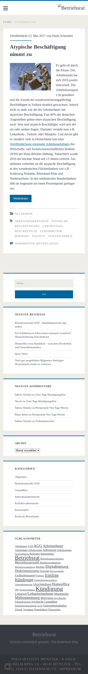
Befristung (35, 553)
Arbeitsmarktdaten (32, 221)
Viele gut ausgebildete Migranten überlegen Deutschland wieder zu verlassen (39, 362)
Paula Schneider (62, 36)
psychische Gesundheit (44, 601)
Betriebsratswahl (27, 562)
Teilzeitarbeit (60, 236)
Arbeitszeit (49, 550)
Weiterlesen (22, 199)
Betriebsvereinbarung (50, 562)
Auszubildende (22, 554)
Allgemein (24, 213)
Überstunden (54, 609)
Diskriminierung (27, 571)
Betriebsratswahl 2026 (27, 483)
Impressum (70, 669)
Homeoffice (61, 584)
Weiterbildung (40, 609)
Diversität (44, 571)
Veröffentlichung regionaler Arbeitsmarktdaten (40, 144)
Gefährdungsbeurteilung (45, 580)
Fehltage (40, 576)
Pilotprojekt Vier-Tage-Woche (51, 407)
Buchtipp (40, 567)
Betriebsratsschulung (52, 558)
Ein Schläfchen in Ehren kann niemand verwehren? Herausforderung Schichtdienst (43, 335)
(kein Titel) (21, 353)
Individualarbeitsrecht (27, 496)
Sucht (40, 606)
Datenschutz (42, 669)
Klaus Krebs (21, 414)
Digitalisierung (57, 566)
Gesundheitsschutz (23, 584)
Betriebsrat (27, 558)
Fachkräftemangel (25, 575)
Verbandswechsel (44, 421)
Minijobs (22, 236)
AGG (38, 546)
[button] (7, 666)
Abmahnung (21, 546)
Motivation (47, 598)
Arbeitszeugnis (64, 550)
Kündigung (49, 588)
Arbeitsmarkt (21, 550)
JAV (17, 590)
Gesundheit (21, 490)
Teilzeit (38, 236)
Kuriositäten (22, 509)
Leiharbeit (21, 593)
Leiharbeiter (51, 231)
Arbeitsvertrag (35, 550)
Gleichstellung (42, 584)
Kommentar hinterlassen (37, 243)
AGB (30, 546)
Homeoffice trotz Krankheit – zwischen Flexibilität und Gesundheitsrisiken (43, 345)
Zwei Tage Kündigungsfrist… (51, 394)
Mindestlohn (61, 593)
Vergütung (28, 609)
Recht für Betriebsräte (27, 516)
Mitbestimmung (27, 597)
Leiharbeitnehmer (40, 594)
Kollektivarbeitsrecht (26, 503)
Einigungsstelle (57, 571)
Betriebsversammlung (25, 567)
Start (7, 22)
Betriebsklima (47, 553)
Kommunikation (27, 590)
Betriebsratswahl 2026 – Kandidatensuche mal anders (40, 324)
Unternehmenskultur (55, 605)
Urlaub (19, 609)
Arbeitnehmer (53, 546)
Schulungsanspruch (26, 605)
